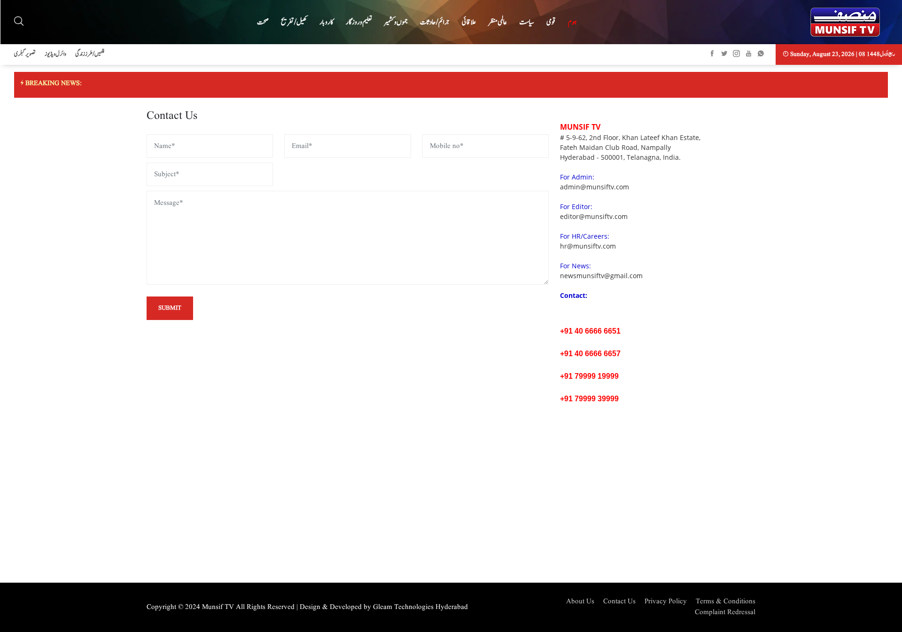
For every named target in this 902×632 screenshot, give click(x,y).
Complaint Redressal (725, 612)
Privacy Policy (666, 602)
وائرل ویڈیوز (55, 54)
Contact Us (619, 602)
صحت (263, 22)
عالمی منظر (497, 22)
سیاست (526, 22)
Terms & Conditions (725, 602)
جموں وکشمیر (396, 22)
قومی (551, 22)
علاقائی (469, 22)
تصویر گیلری (25, 54)
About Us (580, 602)
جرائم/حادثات (435, 22)
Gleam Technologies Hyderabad (420, 607)
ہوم (572, 22)
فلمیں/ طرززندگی (89, 54)
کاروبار (326, 22)
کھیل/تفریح (294, 22)
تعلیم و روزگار (359, 22)
